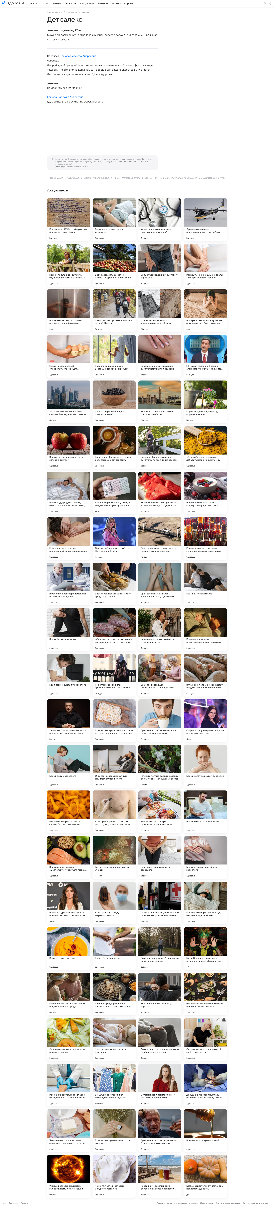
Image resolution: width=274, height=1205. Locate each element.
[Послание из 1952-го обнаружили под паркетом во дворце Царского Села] (68, 219)
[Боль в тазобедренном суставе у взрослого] (159, 265)
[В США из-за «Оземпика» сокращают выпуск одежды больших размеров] (114, 1085)
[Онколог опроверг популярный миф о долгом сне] (205, 1039)
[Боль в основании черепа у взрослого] (159, 994)
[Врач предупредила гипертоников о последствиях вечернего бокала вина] (159, 675)
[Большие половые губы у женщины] (114, 219)
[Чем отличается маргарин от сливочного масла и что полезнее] (68, 1130)
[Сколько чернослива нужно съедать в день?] (114, 402)
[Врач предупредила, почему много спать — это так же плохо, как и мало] (68, 493)
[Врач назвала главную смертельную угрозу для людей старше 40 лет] (68, 857)
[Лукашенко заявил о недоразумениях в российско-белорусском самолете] (205, 219)
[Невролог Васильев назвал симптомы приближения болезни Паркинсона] (159, 447)
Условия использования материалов (182, 1203)
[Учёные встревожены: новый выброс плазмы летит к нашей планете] (68, 1176)
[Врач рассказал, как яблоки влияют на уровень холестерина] (114, 265)
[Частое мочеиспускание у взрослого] (159, 857)
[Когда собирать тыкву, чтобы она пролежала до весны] (205, 1176)
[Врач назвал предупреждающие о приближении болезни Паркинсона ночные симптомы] (159, 1039)
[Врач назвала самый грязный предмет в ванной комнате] (68, 310)
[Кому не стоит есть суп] (68, 948)
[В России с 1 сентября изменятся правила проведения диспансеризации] (68, 584)
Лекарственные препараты (76, 12)
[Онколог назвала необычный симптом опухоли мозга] (114, 766)
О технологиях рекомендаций (227, 1203)
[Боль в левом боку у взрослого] (205, 811)
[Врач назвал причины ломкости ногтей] (114, 1130)
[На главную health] (15, 3)
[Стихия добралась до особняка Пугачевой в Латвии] (114, 538)
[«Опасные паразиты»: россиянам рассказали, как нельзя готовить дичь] (114, 629)
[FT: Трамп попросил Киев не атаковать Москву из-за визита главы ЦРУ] (205, 356)
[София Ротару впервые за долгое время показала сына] (205, 720)
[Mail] (4, 3)
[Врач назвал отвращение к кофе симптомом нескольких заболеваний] (159, 720)
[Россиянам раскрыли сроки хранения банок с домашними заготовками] (205, 538)
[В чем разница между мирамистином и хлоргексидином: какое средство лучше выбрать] (114, 903)
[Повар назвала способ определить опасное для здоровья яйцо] (68, 356)
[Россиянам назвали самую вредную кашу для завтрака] (205, 493)
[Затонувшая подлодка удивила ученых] (114, 857)
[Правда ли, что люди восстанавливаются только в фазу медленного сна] (205, 629)
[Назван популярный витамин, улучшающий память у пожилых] (68, 265)
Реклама (24, 1203)
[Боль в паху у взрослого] (68, 766)
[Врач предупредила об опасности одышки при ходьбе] (159, 948)
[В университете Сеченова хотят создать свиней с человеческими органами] (205, 675)
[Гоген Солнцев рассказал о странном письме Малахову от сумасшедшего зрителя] (205, 948)
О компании (13, 1203)
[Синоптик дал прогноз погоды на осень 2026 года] (114, 310)
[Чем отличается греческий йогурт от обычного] (114, 1176)
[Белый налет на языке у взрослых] (205, 766)
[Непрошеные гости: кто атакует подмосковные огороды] (68, 994)
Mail (4, 1203)
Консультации (53, 12)
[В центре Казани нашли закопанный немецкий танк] (159, 310)
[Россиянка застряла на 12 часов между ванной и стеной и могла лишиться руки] (68, 1085)
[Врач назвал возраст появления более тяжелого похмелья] (159, 1130)
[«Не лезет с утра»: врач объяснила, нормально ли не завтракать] (159, 811)
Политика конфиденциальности (256, 1203)
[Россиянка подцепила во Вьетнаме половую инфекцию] (114, 356)
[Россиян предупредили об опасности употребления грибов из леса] (114, 994)
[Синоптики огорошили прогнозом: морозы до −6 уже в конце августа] (114, 675)
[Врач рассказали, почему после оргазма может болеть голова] (205, 310)
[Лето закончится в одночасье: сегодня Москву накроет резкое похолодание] (68, 402)
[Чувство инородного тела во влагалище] (114, 1039)
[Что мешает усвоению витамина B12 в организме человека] (205, 994)
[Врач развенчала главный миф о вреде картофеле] (114, 584)
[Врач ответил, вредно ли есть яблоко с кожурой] (68, 447)
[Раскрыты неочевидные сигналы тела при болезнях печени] (205, 265)
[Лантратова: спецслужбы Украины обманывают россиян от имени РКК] (159, 903)
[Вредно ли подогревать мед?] (205, 1130)
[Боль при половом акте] (205, 584)
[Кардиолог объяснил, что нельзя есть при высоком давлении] (114, 447)
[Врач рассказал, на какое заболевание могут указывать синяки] (159, 584)
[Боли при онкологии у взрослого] (68, 675)
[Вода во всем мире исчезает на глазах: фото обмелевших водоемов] (159, 538)
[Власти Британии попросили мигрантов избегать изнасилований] (159, 402)
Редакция (161, 1203)
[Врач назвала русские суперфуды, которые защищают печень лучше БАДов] (114, 720)
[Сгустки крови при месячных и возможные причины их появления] (159, 1085)
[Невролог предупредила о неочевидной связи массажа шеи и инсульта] (68, 538)
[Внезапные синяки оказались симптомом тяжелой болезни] (159, 356)
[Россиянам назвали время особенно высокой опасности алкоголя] (159, 1176)
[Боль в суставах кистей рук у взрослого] (205, 857)
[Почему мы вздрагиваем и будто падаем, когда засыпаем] (205, 903)
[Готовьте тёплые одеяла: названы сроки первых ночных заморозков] (159, 766)
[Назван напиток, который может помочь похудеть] (159, 629)
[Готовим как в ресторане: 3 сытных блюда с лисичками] (68, 811)
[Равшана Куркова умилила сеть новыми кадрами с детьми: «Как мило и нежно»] (68, 903)
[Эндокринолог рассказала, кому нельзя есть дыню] (68, 1039)
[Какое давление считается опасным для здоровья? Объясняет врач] (159, 219)
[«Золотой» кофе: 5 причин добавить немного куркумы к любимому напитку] (205, 447)
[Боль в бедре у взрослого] (68, 629)
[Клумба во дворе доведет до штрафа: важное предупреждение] (205, 402)
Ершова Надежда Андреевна (78, 56)
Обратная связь (206, 1203)
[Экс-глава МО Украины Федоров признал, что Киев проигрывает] (68, 720)
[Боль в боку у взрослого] (114, 948)
